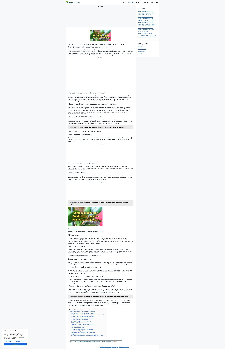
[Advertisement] (101, 16)
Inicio (122, 2)
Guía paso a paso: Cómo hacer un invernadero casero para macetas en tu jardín (147, 24)
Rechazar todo (20, 341)
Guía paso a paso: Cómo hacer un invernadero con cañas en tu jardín (146, 29)
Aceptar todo (15, 344)
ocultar (79, 310)
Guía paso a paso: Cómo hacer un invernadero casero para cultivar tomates (147, 13)
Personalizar (9, 341)
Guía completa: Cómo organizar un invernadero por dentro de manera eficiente (147, 35)
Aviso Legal (115, 347)
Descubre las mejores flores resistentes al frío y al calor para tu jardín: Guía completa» (92, 341)
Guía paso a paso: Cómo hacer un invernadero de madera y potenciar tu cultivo (147, 18)
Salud (138, 2)
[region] (15, 338)
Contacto (154, 2)
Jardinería (130, 2)
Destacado (145, 2)
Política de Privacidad (105, 347)
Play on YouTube (73, 229)
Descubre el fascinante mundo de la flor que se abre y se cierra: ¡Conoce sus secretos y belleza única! (96, 340)
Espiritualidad (142, 49)
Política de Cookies (124, 347)
